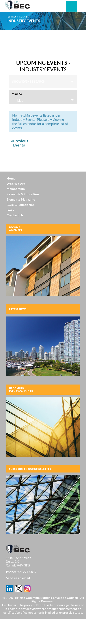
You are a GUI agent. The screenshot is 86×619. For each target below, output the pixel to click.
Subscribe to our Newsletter (30, 468)
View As (17, 93)
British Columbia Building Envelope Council (47, 597)
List (20, 100)
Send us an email (18, 578)
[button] (71, 6)
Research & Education (23, 194)
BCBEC (18, 5)
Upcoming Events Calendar (21, 389)
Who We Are (16, 184)
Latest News (17, 309)
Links (10, 210)
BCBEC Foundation (21, 205)
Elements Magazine (21, 199)
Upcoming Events (41, 62)
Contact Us (15, 215)
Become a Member (15, 229)
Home (11, 178)
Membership (16, 189)
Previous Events (19, 143)
